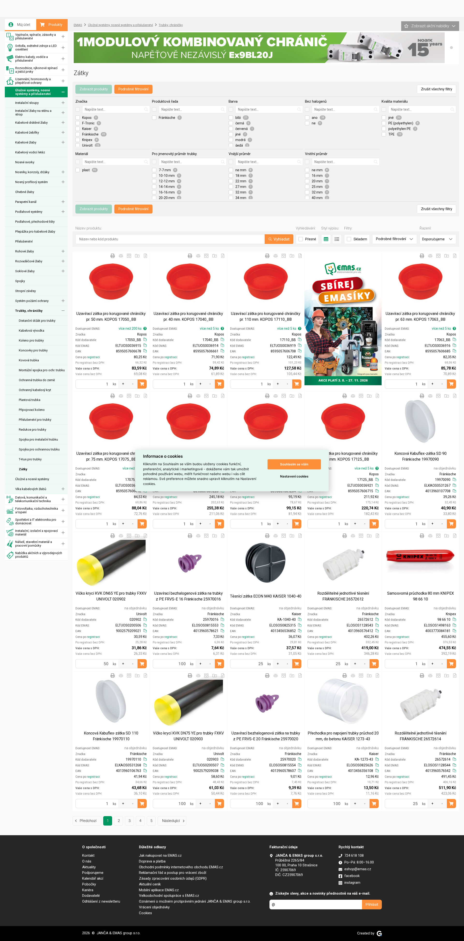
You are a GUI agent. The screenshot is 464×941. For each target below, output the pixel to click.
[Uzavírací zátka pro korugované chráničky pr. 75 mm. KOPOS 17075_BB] (111, 422)
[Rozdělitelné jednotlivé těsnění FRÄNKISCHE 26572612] (343, 561)
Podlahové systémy (28, 212)
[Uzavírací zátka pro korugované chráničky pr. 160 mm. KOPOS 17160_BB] (188, 422)
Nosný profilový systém (31, 182)
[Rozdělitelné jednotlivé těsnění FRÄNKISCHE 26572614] (420, 701)
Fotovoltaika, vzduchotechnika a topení (36, 510)
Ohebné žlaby (24, 192)
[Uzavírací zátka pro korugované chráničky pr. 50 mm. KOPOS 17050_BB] (111, 281)
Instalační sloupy (27, 103)
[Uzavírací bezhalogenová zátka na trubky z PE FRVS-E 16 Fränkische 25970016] (188, 561)
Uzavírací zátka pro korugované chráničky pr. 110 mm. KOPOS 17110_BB (265, 316)
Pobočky (89, 884)
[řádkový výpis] (337, 239)
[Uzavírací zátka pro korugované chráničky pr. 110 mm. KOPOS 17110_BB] (265, 281)
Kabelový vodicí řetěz (30, 152)
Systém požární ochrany (32, 301)
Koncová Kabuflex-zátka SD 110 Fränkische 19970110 (111, 736)
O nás (86, 861)
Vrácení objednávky (154, 907)
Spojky (20, 281)
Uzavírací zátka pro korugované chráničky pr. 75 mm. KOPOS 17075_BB (111, 456)
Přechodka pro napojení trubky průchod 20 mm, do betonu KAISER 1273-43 (343, 736)
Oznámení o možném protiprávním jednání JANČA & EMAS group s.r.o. (195, 901)
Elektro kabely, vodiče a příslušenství (31, 58)
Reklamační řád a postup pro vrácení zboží (172, 872)
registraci (93, 357)
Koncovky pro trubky (33, 350)
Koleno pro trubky (31, 340)
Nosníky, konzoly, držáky (32, 172)
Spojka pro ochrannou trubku (39, 449)
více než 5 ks (209, 328)
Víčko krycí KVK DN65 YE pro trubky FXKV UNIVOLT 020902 (111, 596)
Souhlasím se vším (294, 464)
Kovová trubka (29, 360)
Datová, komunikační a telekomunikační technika (33, 499)
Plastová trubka (29, 400)
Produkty (55, 25)
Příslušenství (24, 241)
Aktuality (89, 867)
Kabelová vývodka (31, 330)
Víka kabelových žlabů (30, 489)
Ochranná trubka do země (37, 380)
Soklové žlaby (25, 271)
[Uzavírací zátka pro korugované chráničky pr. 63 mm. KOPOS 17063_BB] (420, 281)
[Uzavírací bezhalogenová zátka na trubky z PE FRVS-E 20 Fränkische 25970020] (265, 701)
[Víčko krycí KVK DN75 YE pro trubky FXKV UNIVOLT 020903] (188, 701)
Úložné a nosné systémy (32, 479)
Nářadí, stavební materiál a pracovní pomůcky (33, 543)
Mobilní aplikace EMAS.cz (159, 890)
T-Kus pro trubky (30, 459)
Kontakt (88, 855)
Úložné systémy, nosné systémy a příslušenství (33, 92)
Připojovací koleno (32, 410)
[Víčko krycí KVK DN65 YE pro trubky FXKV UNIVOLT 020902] (111, 561)
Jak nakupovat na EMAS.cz (160, 855)
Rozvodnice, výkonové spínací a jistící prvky (36, 69)
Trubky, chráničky (29, 311)
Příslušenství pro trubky (35, 419)
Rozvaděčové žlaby (28, 261)
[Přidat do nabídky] (145, 256)
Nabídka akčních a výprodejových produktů (38, 554)
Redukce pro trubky (32, 429)
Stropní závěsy (25, 291)
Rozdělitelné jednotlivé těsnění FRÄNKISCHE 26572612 (343, 596)
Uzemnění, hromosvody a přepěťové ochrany (33, 81)
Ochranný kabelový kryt (35, 390)
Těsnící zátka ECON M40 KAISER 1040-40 (265, 596)
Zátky (23, 469)
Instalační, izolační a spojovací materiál (36, 532)
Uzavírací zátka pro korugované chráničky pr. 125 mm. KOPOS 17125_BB (343, 456)
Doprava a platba (152, 861)
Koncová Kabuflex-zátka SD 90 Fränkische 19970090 (420, 456)
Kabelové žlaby (25, 142)
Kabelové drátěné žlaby (31, 122)
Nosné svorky (24, 162)
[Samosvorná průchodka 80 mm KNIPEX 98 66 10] (420, 561)
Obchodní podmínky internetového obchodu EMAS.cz (181, 867)
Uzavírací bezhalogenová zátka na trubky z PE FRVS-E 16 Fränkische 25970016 (188, 596)
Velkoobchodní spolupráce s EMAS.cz (169, 895)
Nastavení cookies (294, 476)
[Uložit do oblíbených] (129, 256)
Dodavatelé (91, 895)
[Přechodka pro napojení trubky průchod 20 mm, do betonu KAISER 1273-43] (343, 701)
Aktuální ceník (150, 884)
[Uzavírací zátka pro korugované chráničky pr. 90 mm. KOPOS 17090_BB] (265, 422)
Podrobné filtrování (133, 89)
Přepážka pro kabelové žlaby (35, 231)
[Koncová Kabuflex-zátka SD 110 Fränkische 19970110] (111, 701)
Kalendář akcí (92, 878)
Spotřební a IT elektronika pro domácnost (35, 521)
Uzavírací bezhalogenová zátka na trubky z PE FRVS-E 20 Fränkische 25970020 (266, 736)
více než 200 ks (130, 328)
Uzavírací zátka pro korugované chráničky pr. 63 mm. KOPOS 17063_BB (420, 316)
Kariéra (87, 890)
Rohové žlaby (24, 251)
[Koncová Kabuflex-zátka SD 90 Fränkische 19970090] (420, 422)
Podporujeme (92, 872)
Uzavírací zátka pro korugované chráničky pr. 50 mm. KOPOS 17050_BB (111, 316)
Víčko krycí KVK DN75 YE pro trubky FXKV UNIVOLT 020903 (188, 736)
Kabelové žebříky (27, 132)
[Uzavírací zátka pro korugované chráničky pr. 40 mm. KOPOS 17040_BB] (188, 281)
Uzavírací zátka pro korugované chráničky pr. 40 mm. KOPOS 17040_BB (188, 316)
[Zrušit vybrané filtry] (77, 109)
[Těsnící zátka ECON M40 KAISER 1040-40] (265, 561)
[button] (451, 47)
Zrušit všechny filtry (436, 89)
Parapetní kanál (25, 202)
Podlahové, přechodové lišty (35, 221)
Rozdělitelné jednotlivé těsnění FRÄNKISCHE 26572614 (420, 736)
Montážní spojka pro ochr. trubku (42, 370)
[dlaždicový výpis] (326, 239)
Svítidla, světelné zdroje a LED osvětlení (36, 47)
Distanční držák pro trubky (37, 320)
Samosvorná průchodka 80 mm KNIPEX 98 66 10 (420, 596)
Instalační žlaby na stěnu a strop (33, 112)
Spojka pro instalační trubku (38, 439)
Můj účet (23, 25)
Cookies (145, 913)
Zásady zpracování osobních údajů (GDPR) (173, 878)
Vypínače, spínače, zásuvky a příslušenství (35, 36)
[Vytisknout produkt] (113, 256)
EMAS (78, 25)
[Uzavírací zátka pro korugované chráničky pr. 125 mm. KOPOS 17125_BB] (343, 422)
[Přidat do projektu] (137, 256)
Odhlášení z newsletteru (101, 901)
